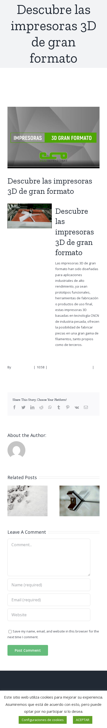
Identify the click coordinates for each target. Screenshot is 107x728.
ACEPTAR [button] (82, 720)
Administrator (22, 367)
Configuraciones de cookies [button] (43, 720)
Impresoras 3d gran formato (70, 367)
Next (92, 87)
